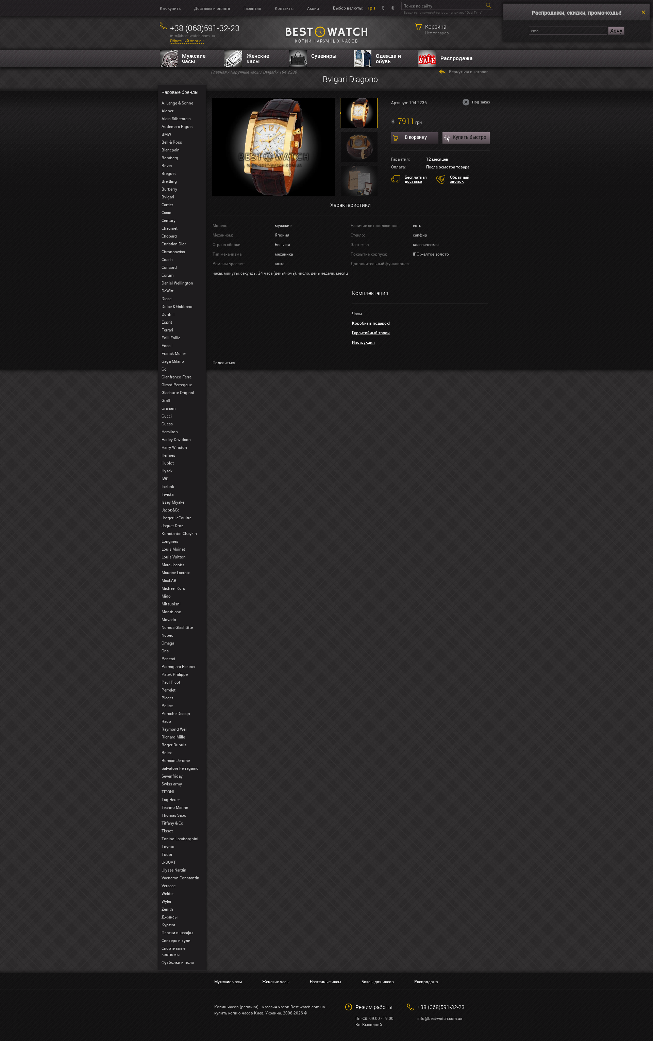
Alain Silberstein (176, 118)
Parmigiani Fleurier (179, 666)
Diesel (167, 298)
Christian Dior (174, 243)
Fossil (167, 345)
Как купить (170, 8)
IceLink (168, 486)
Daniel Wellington (177, 283)
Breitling (169, 181)
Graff (166, 400)
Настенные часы (325, 981)
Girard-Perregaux (177, 384)
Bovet (167, 165)
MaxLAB (169, 580)
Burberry (169, 189)
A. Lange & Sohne (177, 102)
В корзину (416, 137)
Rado (166, 721)
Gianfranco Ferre (176, 376)
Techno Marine (175, 807)
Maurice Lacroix (176, 572)
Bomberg (170, 157)
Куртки (168, 924)
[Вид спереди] (274, 146)
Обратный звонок (187, 40)
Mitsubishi (171, 603)
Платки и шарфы (177, 932)
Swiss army (172, 783)
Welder (168, 893)
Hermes (168, 455)
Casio (166, 212)
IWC (165, 478)
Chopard (169, 236)
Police (167, 705)
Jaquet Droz (172, 525)
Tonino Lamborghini (180, 838)
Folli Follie (171, 337)
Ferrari (167, 329)
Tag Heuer (171, 799)
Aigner (167, 110)
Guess (167, 423)
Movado (169, 619)
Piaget (167, 697)
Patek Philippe (175, 674)
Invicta (167, 494)
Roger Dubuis (174, 744)
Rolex (167, 752)
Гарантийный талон (371, 332)
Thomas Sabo (174, 815)
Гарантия (252, 8)
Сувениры (324, 56)
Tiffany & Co (172, 823)
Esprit (167, 322)
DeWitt (167, 290)
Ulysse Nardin (174, 870)
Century (168, 220)
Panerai (168, 658)
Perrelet (168, 690)
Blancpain (171, 149)
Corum (167, 275)
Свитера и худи (176, 940)
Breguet (169, 173)
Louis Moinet (173, 549)
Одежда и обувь (388, 58)
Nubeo (167, 635)
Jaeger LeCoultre (176, 517)
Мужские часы (193, 58)
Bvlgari (168, 196)
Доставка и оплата (212, 8)
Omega (168, 643)
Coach (167, 259)
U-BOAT (169, 862)
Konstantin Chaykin (179, 533)
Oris (165, 650)
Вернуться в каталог (468, 71)
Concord (169, 267)
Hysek (167, 470)
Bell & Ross (172, 142)
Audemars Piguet (177, 126)
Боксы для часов (378, 981)
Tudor (167, 854)
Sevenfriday (172, 776)
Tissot (167, 830)
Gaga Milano (173, 361)
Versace (168, 885)
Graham (168, 408)
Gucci (167, 416)
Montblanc (171, 611)
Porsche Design (176, 713)
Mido (166, 596)
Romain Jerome (176, 760)
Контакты (284, 8)
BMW (166, 134)
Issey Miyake (173, 502)
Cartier (167, 204)
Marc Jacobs (173, 564)
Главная (219, 72)
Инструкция (363, 342)
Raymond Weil (174, 729)
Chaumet (170, 228)
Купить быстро (469, 137)
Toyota (168, 846)
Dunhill (168, 314)
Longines (170, 541)
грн (371, 7)
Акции (313, 8)
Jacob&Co (171, 510)
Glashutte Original (178, 392)
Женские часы (258, 58)
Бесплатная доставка (416, 179)
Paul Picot (171, 682)
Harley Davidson (176, 439)
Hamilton (170, 431)
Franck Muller (174, 353)
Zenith (167, 909)
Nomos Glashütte (177, 627)
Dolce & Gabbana (177, 306)
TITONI (168, 791)
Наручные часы (244, 72)
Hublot (168, 463)
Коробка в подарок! (371, 323)
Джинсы (170, 917)
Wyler (166, 901)
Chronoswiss (173, 251)
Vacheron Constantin (180, 877)
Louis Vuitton (174, 556)
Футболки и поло (178, 962)
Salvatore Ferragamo (180, 768)
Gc (164, 369)
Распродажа (456, 58)
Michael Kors (173, 588)
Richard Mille (173, 736)
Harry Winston (174, 447)
